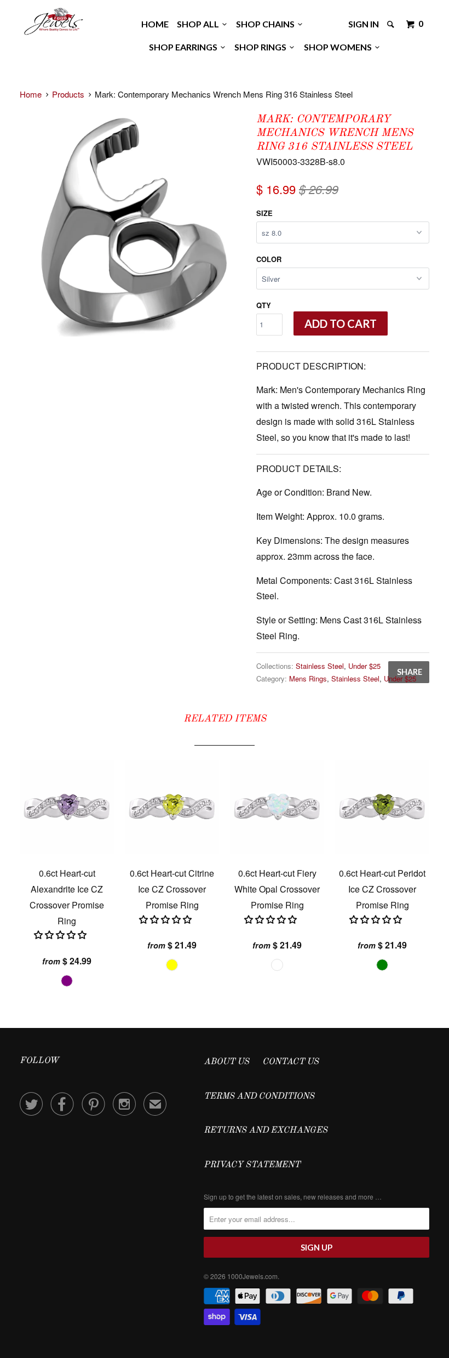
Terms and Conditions (259, 1096)
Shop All (199, 24)
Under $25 (364, 666)
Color (268, 259)
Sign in (363, 24)
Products (68, 94)
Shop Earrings (185, 47)
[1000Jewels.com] (54, 20)
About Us (226, 1062)
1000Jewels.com (252, 1276)
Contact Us (290, 1062)
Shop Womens (339, 47)
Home (155, 24)
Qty (263, 305)
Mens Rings (308, 678)
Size (264, 213)
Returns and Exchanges (265, 1130)
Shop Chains (267, 24)
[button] (61, 934)
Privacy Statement (252, 1165)
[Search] (391, 24)
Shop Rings (262, 47)
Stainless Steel (320, 666)
